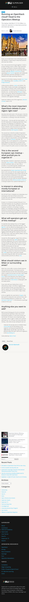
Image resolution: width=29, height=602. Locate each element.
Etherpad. (19, 92)
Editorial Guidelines (6, 529)
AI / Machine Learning (7, 571)
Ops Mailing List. (11, 333)
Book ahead (14, 279)
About (3, 525)
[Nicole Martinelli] (5, 350)
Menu (15, 7)
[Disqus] (14, 373)
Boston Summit (10, 73)
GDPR (15, 239)
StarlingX (3, 554)
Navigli (21, 295)
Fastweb (13, 139)
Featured (3, 492)
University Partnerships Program (9, 508)
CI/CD (3, 573)
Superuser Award (5, 500)
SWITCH (21, 80)
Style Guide (4, 532)
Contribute (4, 528)
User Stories (4, 510)
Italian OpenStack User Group (18, 170)
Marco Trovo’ (13, 336)
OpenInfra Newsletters (7, 558)
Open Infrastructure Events (8, 498)
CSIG (20, 255)
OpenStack (4, 547)
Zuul (2, 556)
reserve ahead (7, 326)
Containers (4, 565)
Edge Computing (6, 567)
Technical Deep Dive (6, 504)
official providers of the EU (19, 180)
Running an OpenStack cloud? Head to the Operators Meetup (12, 17)
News (2, 496)
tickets (15, 85)
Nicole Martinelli (17, 31)
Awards (3, 540)
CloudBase (16, 80)
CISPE (4, 252)
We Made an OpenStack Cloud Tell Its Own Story (13, 465)
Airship (3, 549)
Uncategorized (5, 506)
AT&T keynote (14, 130)
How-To (3, 494)
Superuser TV (4, 502)
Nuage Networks (5, 82)
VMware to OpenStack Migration (9, 512)
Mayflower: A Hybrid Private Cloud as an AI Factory (14, 477)
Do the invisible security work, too (9, 467)
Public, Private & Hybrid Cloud (9, 569)
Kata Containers (5, 551)
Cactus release (10, 162)
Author (3, 341)
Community (4, 490)
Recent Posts (10, 341)
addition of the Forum (15, 71)
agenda (3, 227)
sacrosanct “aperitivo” (6, 300)
